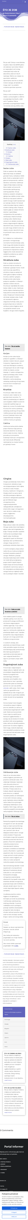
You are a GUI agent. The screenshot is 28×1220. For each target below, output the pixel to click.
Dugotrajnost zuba (10, 162)
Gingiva (7, 158)
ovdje (16, 946)
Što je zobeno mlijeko (12, 1053)
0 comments (12, 15)
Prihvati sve (14, 1208)
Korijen (9, 152)
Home (5, 20)
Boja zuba (8, 160)
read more (8, 1080)
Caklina (9, 156)
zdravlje (6, 688)
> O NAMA (2, 1172)
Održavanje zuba (12, 164)
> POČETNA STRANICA (5, 1161)
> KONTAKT (2, 1164)
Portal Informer (10, 13)
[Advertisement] (14, 47)
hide (14, 144)
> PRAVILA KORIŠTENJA (5, 1166)
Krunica (7, 154)
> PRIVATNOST (3, 1169)
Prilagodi (14, 1212)
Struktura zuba (9, 150)
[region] (14, 1205)
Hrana (5, 15)
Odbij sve (14, 1216)
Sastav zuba (11, 148)
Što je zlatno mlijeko (12, 1088)
